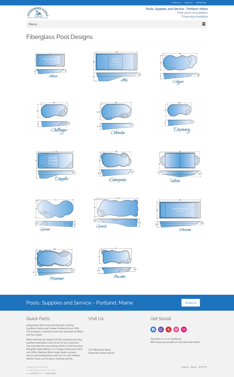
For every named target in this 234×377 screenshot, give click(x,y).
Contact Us (190, 302)
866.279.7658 (51, 373)
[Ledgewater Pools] (55, 12)
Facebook (176, 338)
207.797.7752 (35, 373)
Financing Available (195, 16)
